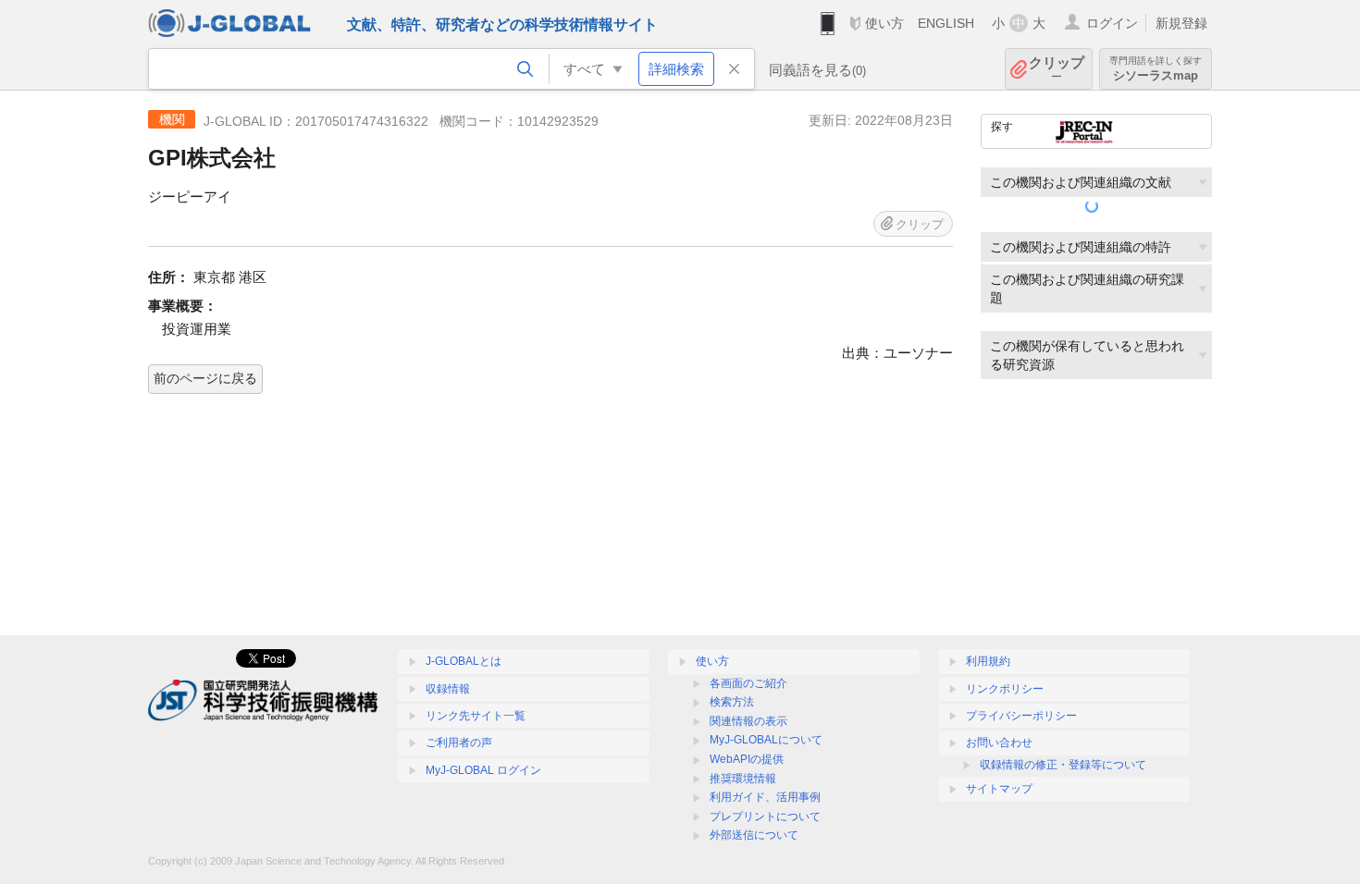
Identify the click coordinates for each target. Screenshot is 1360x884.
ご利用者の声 (459, 742)
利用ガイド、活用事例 (765, 797)
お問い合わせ (999, 742)
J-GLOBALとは (463, 661)
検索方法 (732, 701)
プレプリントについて (765, 816)
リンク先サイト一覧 (475, 715)
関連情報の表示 (748, 721)
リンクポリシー (1005, 688)
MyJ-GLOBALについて (766, 739)
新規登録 (1181, 23)
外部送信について (754, 835)
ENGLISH (946, 23)
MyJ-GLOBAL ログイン (483, 770)
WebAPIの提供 (747, 759)
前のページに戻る (205, 378)
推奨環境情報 (743, 778)
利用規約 (988, 661)
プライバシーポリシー (1021, 715)
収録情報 (448, 688)
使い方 (884, 23)
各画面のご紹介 (748, 683)
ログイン (1112, 23)
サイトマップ (999, 788)
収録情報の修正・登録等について (1063, 764)
